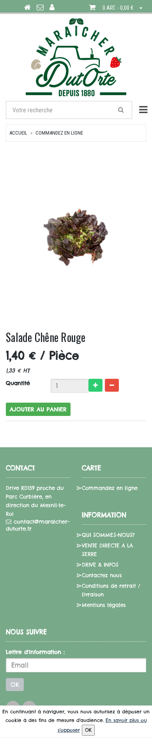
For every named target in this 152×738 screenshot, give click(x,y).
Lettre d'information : (35, 651)
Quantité (18, 383)
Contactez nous (102, 575)
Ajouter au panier (38, 409)
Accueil (18, 133)
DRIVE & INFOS (100, 565)
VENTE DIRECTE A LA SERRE (107, 549)
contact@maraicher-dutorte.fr (37, 525)
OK (15, 684)
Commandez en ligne (59, 133)
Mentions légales (104, 605)
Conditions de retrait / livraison (111, 590)
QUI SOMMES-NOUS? (108, 535)
